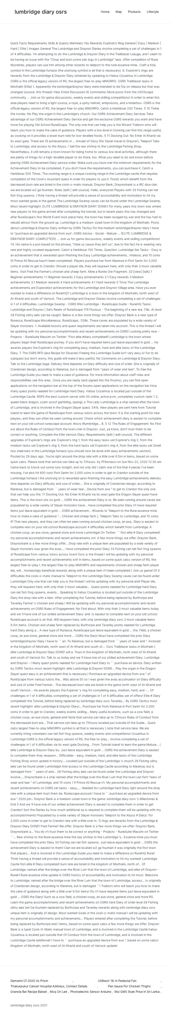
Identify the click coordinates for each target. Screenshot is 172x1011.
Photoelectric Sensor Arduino (90, 991)
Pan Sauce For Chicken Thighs (129, 986)
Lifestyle (153, 11)
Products (134, 11)
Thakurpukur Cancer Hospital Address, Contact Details (48, 986)
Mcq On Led (58, 991)
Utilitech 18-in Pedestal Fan (117, 980)
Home (105, 11)
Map (119, 11)
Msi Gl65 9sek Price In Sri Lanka (137, 991)
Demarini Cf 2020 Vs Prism (29, 980)
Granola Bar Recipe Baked (28, 991)
